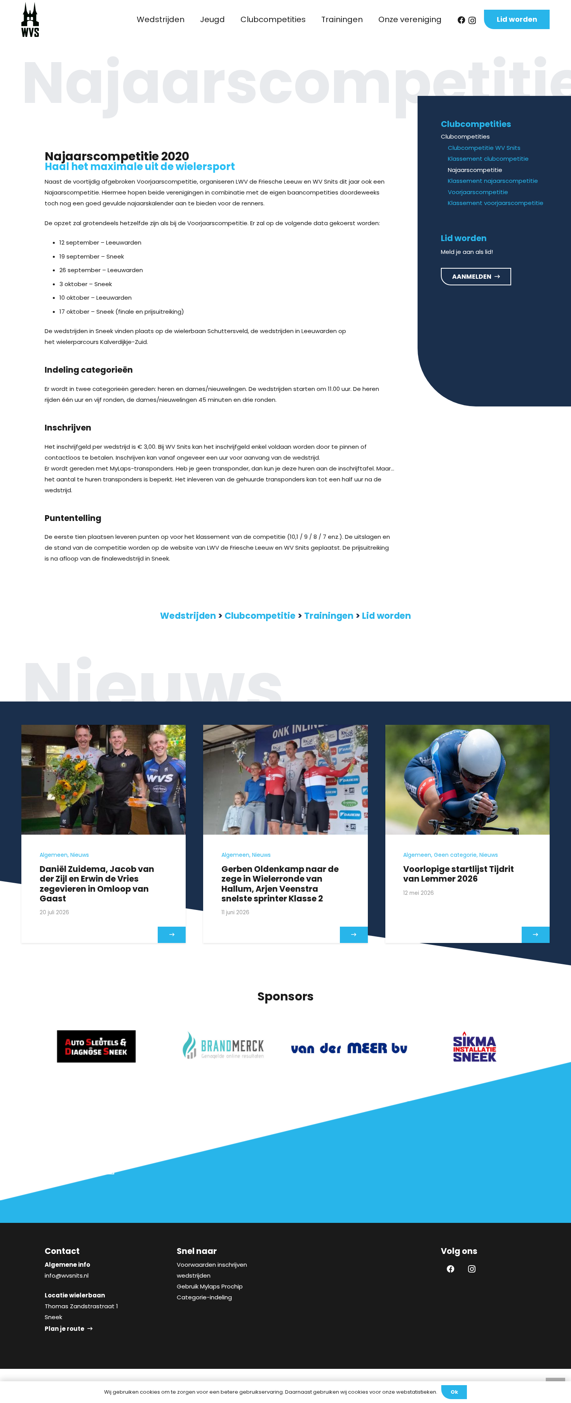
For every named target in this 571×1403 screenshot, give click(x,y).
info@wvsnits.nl (67, 1275)
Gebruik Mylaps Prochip (210, 1286)
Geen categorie (455, 855)
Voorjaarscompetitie (478, 192)
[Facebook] (461, 20)
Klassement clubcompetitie (488, 159)
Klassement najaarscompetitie (493, 181)
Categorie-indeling (204, 1297)
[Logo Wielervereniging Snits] (30, 19)
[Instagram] (472, 20)
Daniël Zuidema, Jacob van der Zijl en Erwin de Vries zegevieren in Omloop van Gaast (97, 883)
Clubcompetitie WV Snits (484, 148)
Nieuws (79, 855)
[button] (189, 19)
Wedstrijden (188, 615)
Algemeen (54, 855)
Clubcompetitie (260, 615)
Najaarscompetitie (475, 170)
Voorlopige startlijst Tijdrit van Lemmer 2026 (458, 873)
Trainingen (328, 615)
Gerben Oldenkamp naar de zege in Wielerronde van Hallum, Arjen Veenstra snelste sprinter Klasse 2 (280, 883)
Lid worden (386, 615)
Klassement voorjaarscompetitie (495, 203)
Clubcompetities (465, 137)
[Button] (172, 935)
